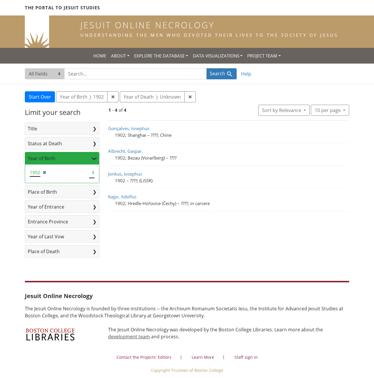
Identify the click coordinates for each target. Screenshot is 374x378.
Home (99, 56)
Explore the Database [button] (159, 56)
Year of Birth (41, 158)
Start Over (40, 97)
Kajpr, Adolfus (122, 197)
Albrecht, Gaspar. (125, 151)
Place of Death (44, 251)
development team (129, 336)
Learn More (203, 357)
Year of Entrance (46, 207)
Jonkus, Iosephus (125, 174)
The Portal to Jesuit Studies (62, 7)
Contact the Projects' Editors (144, 357)
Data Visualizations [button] (216, 56)
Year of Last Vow (46, 236)
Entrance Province (48, 221)
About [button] (118, 56)
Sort (281, 110)
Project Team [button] (262, 56)
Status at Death (45, 143)
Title (32, 128)
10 (328, 110)
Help (246, 74)
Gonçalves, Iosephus (128, 128)
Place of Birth (42, 192)
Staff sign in (246, 357)
